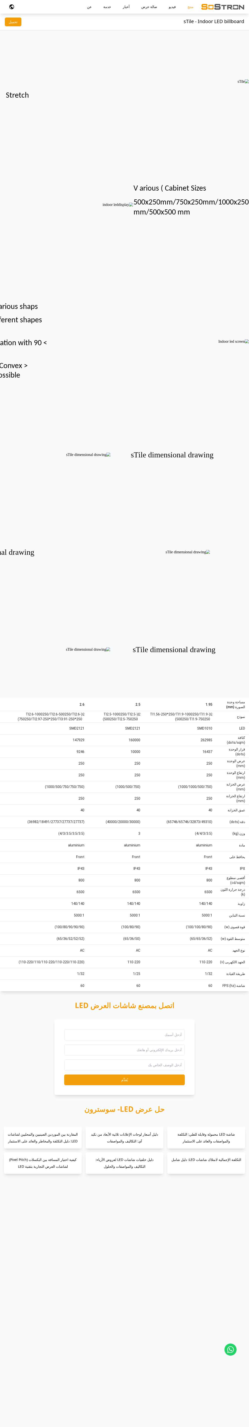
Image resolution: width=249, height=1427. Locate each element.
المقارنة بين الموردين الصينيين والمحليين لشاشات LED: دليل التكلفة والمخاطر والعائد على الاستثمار (43, 1137)
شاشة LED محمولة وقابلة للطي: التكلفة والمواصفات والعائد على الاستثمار (206, 1137)
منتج (190, 6)
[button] (12, 7)
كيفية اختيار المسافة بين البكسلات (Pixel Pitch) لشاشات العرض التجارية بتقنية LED (43, 1163)
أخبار (126, 6)
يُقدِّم (124, 1079)
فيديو (172, 6)
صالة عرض (149, 6)
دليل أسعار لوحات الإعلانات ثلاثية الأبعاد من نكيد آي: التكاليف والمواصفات (124, 1137)
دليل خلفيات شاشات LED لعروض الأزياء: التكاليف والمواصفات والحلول (124, 1163)
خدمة (107, 6)
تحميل (13, 21)
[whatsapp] (230, 1350)
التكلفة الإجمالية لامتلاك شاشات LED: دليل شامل (206, 1159)
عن (89, 6)
